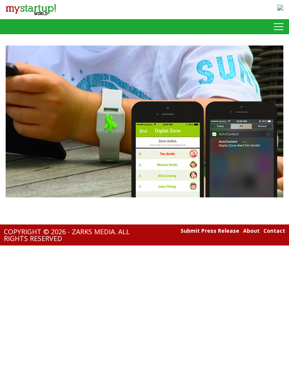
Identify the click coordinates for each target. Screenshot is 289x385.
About (251, 230)
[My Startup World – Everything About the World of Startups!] (31, 17)
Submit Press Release (210, 230)
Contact (274, 230)
